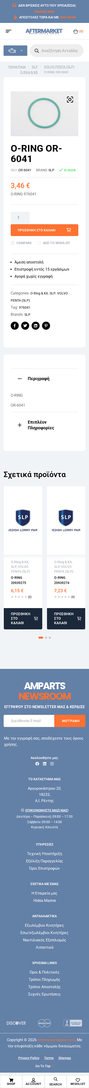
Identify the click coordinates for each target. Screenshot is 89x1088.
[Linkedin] (45, 764)
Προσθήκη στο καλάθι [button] (20, 618)
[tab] (44, 378)
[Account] (33, 1080)
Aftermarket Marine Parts (56, 1040)
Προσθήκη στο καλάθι (37, 230)
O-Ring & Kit (29, 72)
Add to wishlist (56, 243)
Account (33, 1084)
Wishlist (77, 1084)
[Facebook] (37, 764)
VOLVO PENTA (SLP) (59, 67)
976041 (24, 307)
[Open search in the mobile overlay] (56, 50)
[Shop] (11, 1080)
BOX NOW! (68, 17)
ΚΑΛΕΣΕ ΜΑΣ (44, 11)
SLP (35, 67)
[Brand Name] (25, 1023)
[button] (70, 99)
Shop (11, 1084)
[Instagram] (52, 764)
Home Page (17, 67)
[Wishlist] (78, 1080)
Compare (24, 243)
